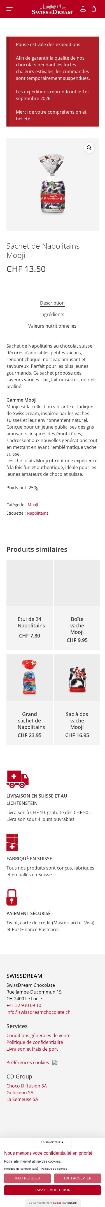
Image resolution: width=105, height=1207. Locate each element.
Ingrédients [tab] (52, 314)
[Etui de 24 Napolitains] (29, 583)
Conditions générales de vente (38, 1035)
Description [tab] (52, 303)
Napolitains (37, 513)
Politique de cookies (54, 1168)
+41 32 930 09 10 (23, 1005)
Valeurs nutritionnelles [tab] (52, 326)
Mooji (33, 504)
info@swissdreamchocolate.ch (38, 1012)
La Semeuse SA (22, 1099)
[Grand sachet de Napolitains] (29, 677)
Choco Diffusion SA (26, 1086)
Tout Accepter (78, 1178)
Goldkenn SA (19, 1092)
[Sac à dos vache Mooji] (77, 677)
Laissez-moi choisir (53, 1190)
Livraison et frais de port (32, 1049)
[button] (9, 9)
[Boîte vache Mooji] (77, 583)
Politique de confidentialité (34, 1042)
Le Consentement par (52, 1202)
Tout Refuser (27, 1178)
